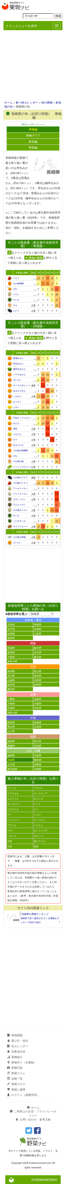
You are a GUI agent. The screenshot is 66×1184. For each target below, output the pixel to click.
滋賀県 (37, 699)
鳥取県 (11, 722)
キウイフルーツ (20, 526)
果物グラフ (33, 135)
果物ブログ (18, 1084)
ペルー (10, 830)
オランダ (38, 798)
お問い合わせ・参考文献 (35, 1119)
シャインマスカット (21, 466)
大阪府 (37, 703)
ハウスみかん (19, 374)
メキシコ (11, 836)
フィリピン (39, 820)
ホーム (8, 102)
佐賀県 (37, 755)
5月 (56, 272)
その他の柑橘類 (20, 450)
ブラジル (11, 825)
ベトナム (38, 825)
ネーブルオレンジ (21, 385)
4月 (52, 272)
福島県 (11, 638)
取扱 (33, 272)
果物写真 (17, 1068)
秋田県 (11, 633)
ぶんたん (17, 433)
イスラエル (13, 793)
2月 (43, 272)
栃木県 (37, 647)
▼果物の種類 (21, 272)
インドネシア (41, 793)
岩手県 (11, 629)
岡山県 (11, 726)
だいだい (17, 542)
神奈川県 (12, 661)
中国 (9, 841)
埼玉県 (37, 652)
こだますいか (19, 520)
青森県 (37, 624)
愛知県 (11, 689)
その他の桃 (18, 461)
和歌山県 (12, 712)
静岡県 (37, 684)
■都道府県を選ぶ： (18, 614)
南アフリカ (39, 841)
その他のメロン (20, 509)
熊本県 (37, 760)
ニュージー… (14, 820)
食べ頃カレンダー (27, 102)
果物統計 (17, 1057)
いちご (16, 277)
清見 (15, 428)
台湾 (9, 846)
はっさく (17, 401)
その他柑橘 (18, 283)
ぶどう (16, 310)
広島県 (37, 726)
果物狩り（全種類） (24, 1062)
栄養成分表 (18, 1051)
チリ (9, 814)
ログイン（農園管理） (25, 1095)
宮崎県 (37, 764)
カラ (15, 439)
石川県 (11, 675)
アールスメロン (20, 488)
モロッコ (38, 836)
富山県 (37, 671)
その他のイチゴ (20, 482)
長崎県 (11, 760)
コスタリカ (13, 809)
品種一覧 (17, 1078)
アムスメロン (19, 504)
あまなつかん (19, 390)
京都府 (11, 703)
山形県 (37, 633)
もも (15, 304)
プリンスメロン (20, 493)
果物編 (33, 129)
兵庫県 (11, 708)
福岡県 (11, 755)
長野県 (37, 680)
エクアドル (13, 798)
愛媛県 (11, 745)
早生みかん (18, 363)
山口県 (11, 731)
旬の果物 (46, 102)
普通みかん (18, 357)
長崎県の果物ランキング (35, 914)
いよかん (17, 396)
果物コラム (18, 1073)
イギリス (38, 788)
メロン (16, 294)
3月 (47, 272)
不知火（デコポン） (21, 417)
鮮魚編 (33, 141)
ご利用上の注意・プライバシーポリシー (35, 1113)
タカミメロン (19, 499)
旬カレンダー (19, 1046)
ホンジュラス (41, 830)
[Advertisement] (33, 66)
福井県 (37, 675)
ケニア (37, 804)
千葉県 (11, 657)
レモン (16, 406)
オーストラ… (14, 804)
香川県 (37, 741)
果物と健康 (18, 1089)
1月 (38, 272)
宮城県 (37, 629)
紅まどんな (18, 444)
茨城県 (11, 647)
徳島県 (11, 741)
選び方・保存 (19, 1041)
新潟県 (11, 671)
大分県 (11, 764)
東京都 (37, 657)
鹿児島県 (12, 769)
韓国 (36, 846)
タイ (36, 809)
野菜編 (33, 147)
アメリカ (11, 788)
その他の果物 (19, 536)
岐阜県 (11, 684)
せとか (16, 423)
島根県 (37, 722)
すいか (16, 299)
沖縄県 (37, 769)
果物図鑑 (17, 1035)
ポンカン (17, 379)
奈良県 (37, 708)
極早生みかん (19, 368)
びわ (15, 288)
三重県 (11, 699)
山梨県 (11, 680)
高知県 (37, 745)
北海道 (11, 624)
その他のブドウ (20, 477)
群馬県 (11, 652)
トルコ (37, 814)
